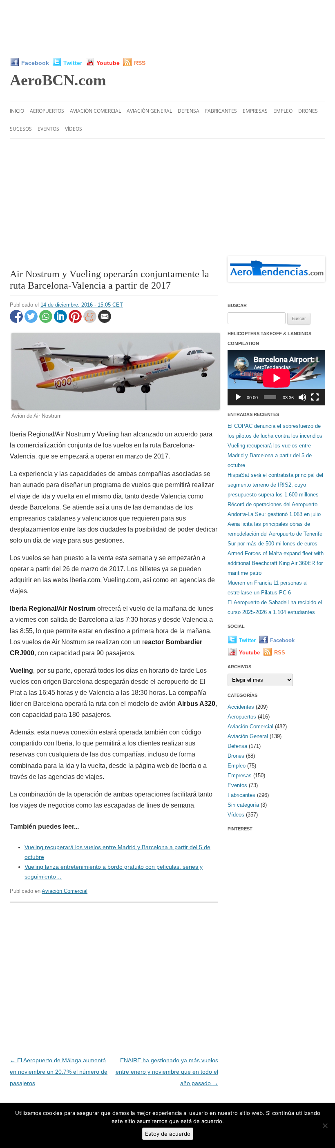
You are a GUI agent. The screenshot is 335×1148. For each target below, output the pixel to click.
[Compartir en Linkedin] (61, 321)
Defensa (188, 110)
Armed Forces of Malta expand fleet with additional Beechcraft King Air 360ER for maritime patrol (276, 563)
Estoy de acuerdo (167, 1133)
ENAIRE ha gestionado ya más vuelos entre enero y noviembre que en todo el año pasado (167, 1071)
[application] (276, 377)
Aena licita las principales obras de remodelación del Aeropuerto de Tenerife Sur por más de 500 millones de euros (275, 534)
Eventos (48, 128)
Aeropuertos (47, 110)
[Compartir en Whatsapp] (46, 321)
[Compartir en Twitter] (32, 321)
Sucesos (21, 128)
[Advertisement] (167, 28)
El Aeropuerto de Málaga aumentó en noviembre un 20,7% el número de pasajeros (58, 1071)
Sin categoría (243, 805)
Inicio (17, 110)
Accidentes (241, 707)
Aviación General (149, 110)
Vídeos (73, 128)
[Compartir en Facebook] (17, 321)
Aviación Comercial (95, 110)
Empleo (283, 110)
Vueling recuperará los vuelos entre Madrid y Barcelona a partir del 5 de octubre (270, 455)
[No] (325, 1125)
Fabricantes (221, 110)
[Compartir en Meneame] (90, 321)
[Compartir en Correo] (104, 321)
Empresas (255, 110)
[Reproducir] (238, 397)
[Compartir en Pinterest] (76, 321)
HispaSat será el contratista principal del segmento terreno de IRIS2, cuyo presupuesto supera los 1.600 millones (275, 485)
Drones (308, 110)
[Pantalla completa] (315, 397)
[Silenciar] (302, 397)
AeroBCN (58, 80)
